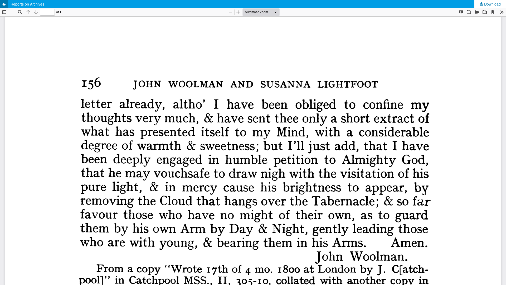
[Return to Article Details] (4, 4)
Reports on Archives (27, 4)
